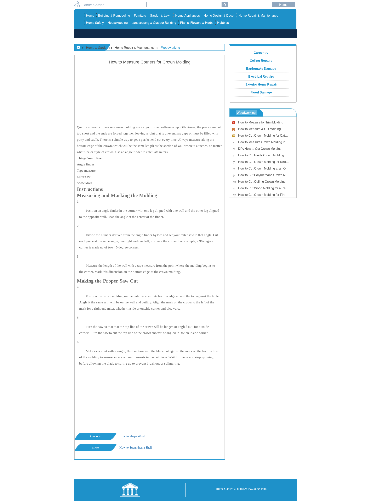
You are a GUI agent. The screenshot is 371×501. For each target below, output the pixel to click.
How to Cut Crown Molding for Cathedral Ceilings (263, 135)
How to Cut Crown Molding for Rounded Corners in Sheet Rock (263, 162)
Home (283, 4)
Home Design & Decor (219, 15)
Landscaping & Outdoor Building (154, 22)
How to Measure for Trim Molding (260, 122)
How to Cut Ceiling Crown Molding (262, 181)
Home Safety (95, 22)
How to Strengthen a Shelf (135, 447)
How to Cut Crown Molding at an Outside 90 (263, 168)
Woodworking (170, 47)
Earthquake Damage (261, 68)
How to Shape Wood (132, 436)
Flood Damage (261, 92)
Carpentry (261, 52)
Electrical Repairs (261, 76)
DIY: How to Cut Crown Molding (260, 148)
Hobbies (223, 22)
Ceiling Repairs (261, 60)
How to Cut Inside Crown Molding (261, 155)
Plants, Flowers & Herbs (196, 22)
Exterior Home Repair (261, 84)
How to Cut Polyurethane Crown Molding (263, 175)
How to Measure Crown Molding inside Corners (263, 142)
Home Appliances (187, 15)
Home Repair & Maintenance (258, 15)
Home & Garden (97, 47)
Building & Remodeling (114, 15)
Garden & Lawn (160, 15)
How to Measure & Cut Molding (259, 129)
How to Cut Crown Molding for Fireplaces (263, 194)
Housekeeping (118, 22)
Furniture (140, 15)
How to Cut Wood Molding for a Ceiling (263, 188)
